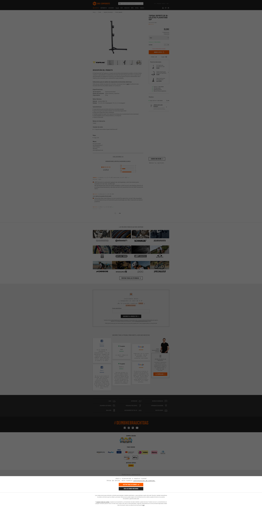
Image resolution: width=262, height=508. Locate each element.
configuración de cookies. (144, 480)
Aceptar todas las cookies (130, 484)
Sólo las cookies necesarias (131, 489)
